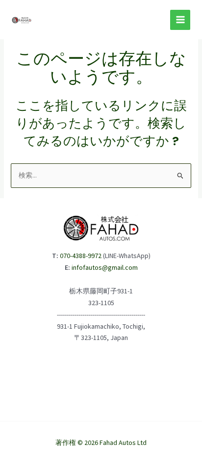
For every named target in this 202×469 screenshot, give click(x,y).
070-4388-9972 (80, 255)
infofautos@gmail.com (105, 267)
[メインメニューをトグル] (180, 20)
